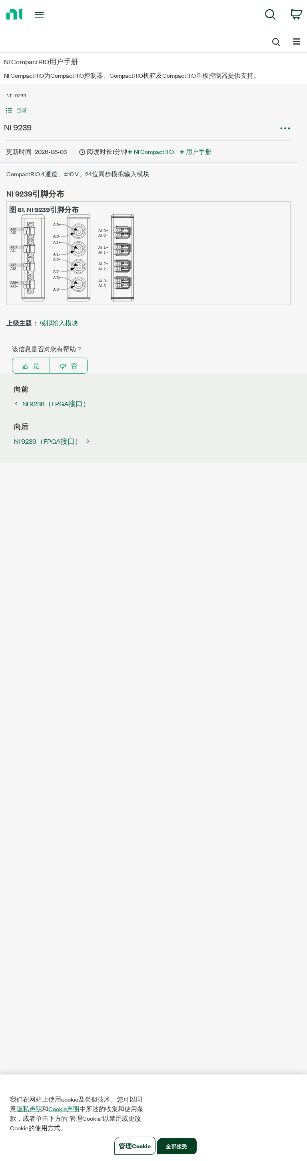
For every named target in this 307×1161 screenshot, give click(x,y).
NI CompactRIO (154, 151)
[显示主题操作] (285, 128)
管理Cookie (135, 1145)
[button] (148, 110)
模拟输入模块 (59, 323)
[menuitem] (270, 15)
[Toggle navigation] (48, 14)
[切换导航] (296, 40)
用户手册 (198, 151)
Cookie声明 (64, 1109)
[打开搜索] (275, 40)
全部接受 (176, 1146)
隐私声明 (29, 1109)
